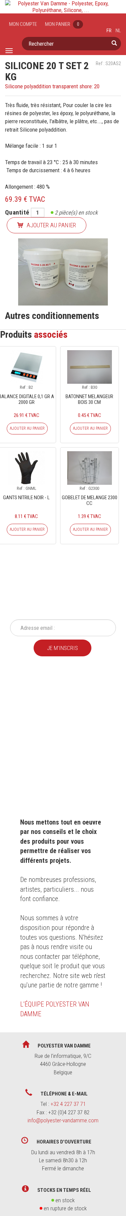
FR (109, 31)
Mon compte (23, 24)
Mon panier (62, 24)
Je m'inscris (62, 648)
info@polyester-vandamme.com (63, 1120)
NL (118, 31)
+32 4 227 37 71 (68, 1104)
